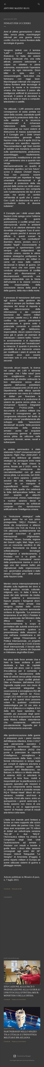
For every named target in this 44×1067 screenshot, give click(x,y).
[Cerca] (38, 3)
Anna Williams (29, 1060)
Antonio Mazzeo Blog (16, 8)
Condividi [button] (7, 889)
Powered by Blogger (24, 1056)
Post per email (17, 889)
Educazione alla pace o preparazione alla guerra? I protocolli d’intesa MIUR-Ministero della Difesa (22, 991)
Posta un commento (19, 999)
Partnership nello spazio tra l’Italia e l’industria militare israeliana (20, 1034)
